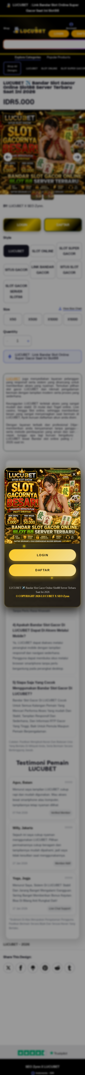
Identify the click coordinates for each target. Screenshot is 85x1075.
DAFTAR (42, 570)
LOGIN (42, 555)
